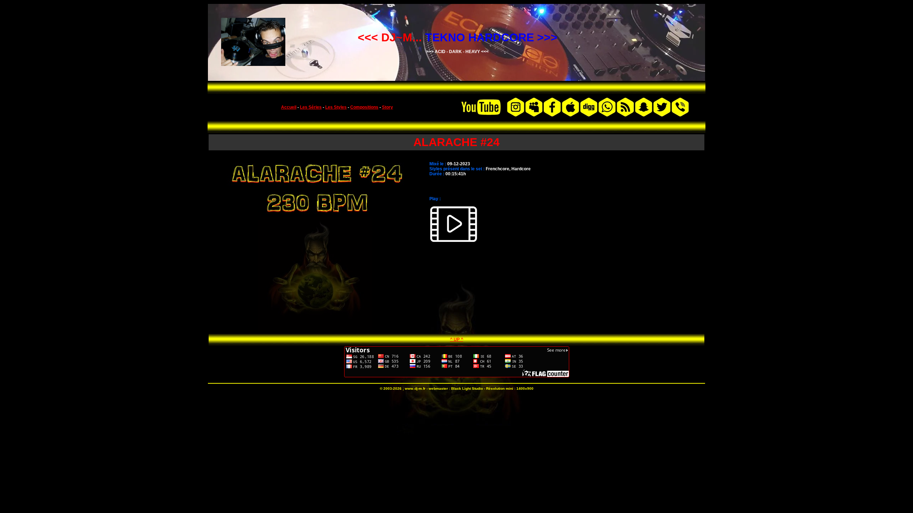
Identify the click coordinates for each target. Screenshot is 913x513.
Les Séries (311, 107)
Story (387, 107)
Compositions (364, 107)
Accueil (288, 107)
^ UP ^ (456, 339)
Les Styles (336, 107)
